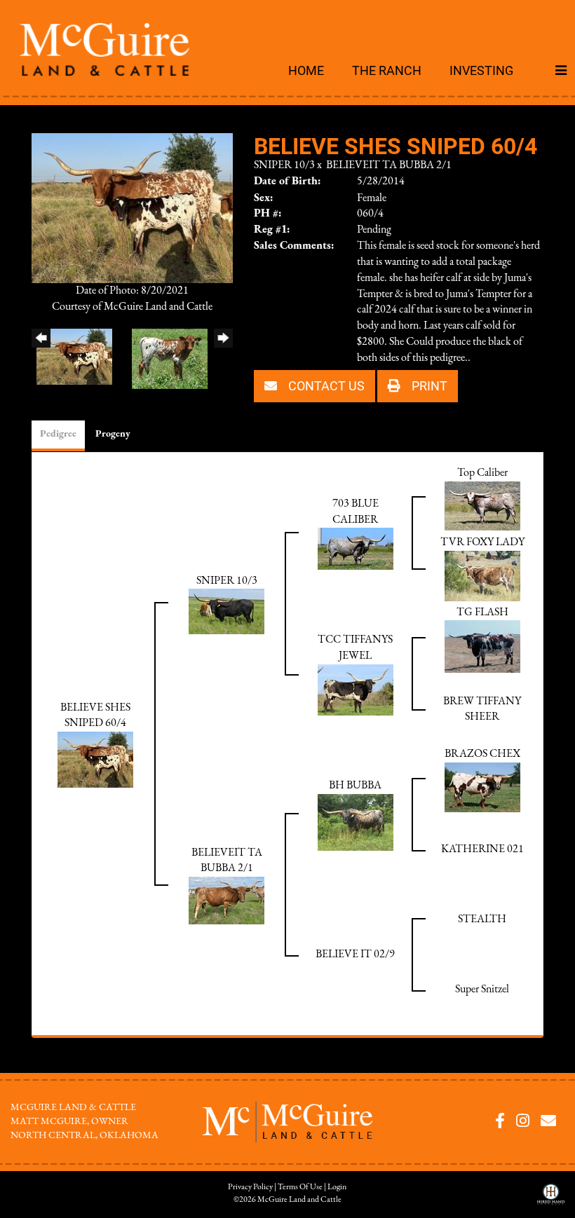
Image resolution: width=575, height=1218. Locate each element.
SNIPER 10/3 (284, 165)
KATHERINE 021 (482, 849)
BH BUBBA (355, 785)
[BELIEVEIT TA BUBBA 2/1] (226, 899)
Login (336, 1187)
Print (428, 385)
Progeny (112, 434)
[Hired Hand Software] (550, 1199)
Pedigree (58, 434)
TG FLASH (482, 612)
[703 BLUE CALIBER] (355, 548)
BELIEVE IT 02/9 (355, 954)
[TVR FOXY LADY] (482, 575)
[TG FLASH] (482, 646)
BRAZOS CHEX (482, 754)
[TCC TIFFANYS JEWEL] (355, 689)
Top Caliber (482, 473)
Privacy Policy (250, 1187)
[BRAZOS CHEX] (482, 787)
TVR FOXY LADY (482, 542)
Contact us (325, 385)
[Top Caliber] (482, 505)
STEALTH (482, 919)
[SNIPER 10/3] (226, 611)
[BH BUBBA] (355, 822)
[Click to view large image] (132, 207)
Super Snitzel (482, 989)
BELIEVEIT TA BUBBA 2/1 (389, 165)
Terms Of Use (300, 1187)
